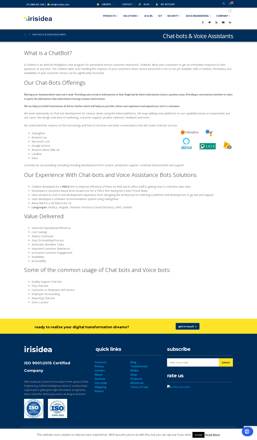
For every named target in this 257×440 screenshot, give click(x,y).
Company (222, 15)
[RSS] (216, 22)
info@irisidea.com (59, 4)
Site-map (101, 383)
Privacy (99, 366)
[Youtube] (223, 22)
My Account (167, 4)
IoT (160, 15)
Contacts (101, 362)
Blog (146, 4)
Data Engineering (197, 15)
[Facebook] (203, 22)
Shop (133, 374)
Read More (212, 434)
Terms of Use (139, 387)
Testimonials (139, 366)
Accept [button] (198, 434)
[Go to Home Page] (25, 34)
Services (100, 378)
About (99, 374)
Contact (127, 4)
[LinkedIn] (230, 22)
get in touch (186, 326)
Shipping (100, 387)
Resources (137, 383)
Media (134, 370)
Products (109, 15)
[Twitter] (209, 22)
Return (99, 391)
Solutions (130, 15)
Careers (106, 4)
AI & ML (148, 15)
